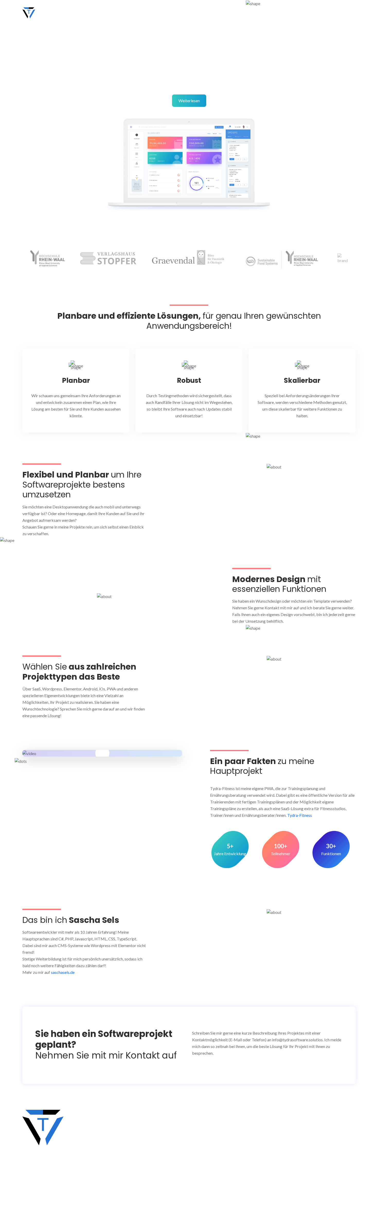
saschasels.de (63, 972)
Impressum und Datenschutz (169, 1175)
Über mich (333, 13)
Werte (279, 13)
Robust (189, 381)
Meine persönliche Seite (165, 1130)
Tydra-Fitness (299, 815)
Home (224, 13)
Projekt (304, 13)
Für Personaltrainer (161, 1164)
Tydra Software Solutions (65, 12)
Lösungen (251, 13)
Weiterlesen (189, 100)
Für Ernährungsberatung (166, 1153)
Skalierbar (302, 381)
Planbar (76, 381)
